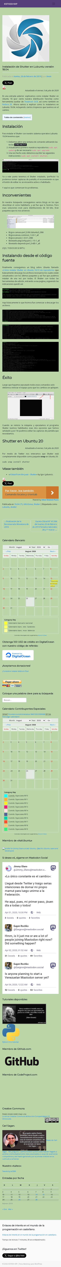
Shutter (37, 504)
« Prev (8, 551)
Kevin (49, 76)
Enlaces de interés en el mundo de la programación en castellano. (29, 1235)
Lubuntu (6, 507)
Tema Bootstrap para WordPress (30, 1264)
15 (43, 1194)
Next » (52, 551)
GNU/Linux (28, 504)
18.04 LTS (18, 504)
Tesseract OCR (31, 101)
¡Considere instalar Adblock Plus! (15, 671)
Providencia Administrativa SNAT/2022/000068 (26, 714)
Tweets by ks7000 (9, 1171)
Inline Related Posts (50, 500)
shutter (13, 507)
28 (36, 1200)
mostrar (27, 117)
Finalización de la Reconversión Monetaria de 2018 (16, 524)
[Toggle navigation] (54, 4)
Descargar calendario (10, 717)
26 (19, 1200)
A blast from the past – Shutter (23, 474)
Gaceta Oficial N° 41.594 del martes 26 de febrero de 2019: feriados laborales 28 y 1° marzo (44, 525)
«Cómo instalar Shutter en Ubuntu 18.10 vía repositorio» (28, 270)
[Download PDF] (4, 87)
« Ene (4, 1209)
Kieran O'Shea (42, 635)
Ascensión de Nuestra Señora (54, 583)
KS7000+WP (10, 4)
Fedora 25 (7, 104)
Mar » (10, 1209)
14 (36, 1194)
